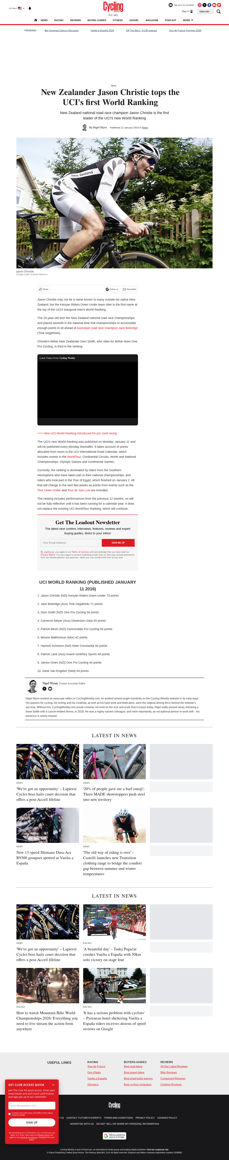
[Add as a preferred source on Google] (114, 1136)
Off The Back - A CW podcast (141, 30)
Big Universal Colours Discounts (62, 30)
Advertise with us (82, 1123)
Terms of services (81, 552)
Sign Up (32, 1122)
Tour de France (96, 1066)
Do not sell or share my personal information (127, 1123)
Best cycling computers (137, 1084)
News (44, 20)
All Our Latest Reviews (174, 1066)
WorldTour (74, 456)
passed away (176, 707)
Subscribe (204, 11)
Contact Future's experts (83, 1117)
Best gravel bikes (134, 1072)
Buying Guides (97, 20)
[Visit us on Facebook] (209, 5)
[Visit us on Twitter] (205, 5)
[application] (87, 390)
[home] (35, 20)
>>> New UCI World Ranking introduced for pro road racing (77, 433)
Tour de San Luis (79, 490)
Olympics (92, 1084)
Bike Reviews (168, 1072)
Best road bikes (133, 1066)
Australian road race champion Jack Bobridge (107, 328)
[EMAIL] (51, 688)
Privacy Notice (48, 555)
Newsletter (131, 289)
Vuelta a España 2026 (102, 30)
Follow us (114, 289)
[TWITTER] (45, 688)
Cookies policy (167, 1117)
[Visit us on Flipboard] (219, 5)
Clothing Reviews (171, 1084)
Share (45, 289)
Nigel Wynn (100, 127)
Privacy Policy (43, 1135)
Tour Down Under (49, 490)
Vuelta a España (97, 1078)
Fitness (118, 20)
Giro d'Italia (94, 1072)
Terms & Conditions (28, 1137)
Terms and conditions (118, 1117)
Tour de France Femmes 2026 (185, 30)
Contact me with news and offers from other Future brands (32, 1114)
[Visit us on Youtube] (214, 5)
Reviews (75, 20)
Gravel (134, 20)
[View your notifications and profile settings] (29, 8)
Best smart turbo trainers (138, 1078)
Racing (59, 20)
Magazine (152, 20)
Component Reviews (172, 1078)
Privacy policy (145, 1117)
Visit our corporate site (157, 1149)
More (187, 20)
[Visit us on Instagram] (200, 5)
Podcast (170, 20)
